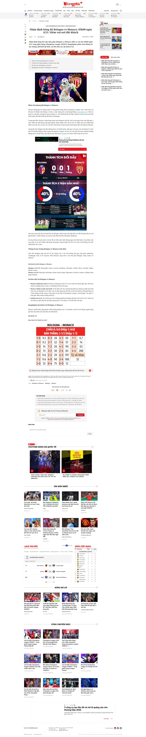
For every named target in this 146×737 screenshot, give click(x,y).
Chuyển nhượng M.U (86, 535)
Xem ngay (61, 149)
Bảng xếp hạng (83, 546)
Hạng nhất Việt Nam (45, 551)
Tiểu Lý (32, 380)
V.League (26, 551)
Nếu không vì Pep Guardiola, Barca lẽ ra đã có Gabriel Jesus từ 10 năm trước (70, 531)
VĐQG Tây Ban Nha (28, 508)
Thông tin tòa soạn (28, 734)
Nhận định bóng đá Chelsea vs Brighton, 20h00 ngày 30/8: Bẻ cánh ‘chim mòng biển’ (111, 68)
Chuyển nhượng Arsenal (87, 609)
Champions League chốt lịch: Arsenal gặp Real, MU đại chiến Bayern (51, 642)
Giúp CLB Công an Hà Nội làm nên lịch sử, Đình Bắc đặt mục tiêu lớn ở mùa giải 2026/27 (89, 505)
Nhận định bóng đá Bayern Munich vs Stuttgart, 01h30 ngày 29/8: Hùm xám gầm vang (111, 88)
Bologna (47, 383)
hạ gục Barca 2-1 (81, 112)
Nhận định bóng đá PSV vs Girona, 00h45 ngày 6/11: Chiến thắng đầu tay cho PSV (61, 398)
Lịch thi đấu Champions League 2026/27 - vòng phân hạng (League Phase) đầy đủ (31, 643)
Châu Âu (34, 21)
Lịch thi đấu (31, 546)
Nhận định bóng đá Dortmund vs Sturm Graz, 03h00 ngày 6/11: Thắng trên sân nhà (61, 402)
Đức (64, 10)
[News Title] (25, 40)
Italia (72, 10)
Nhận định (84, 10)
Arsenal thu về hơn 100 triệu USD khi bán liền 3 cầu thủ (88, 605)
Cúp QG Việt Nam (34, 551)
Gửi (90, 434)
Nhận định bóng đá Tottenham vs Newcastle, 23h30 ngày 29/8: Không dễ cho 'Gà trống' (111, 81)
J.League (45, 538)
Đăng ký (80, 415)
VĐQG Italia (65, 508)
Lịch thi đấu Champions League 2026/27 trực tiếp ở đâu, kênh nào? (32, 666)
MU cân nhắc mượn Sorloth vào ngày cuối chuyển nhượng (88, 531)
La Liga (61, 551)
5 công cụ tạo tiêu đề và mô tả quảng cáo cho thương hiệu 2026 (86, 708)
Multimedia (91, 10)
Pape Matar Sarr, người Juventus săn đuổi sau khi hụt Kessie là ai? (70, 504)
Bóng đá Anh (114, 10)
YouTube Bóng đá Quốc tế (42, 447)
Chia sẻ (42, 37)
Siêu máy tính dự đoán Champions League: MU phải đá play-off (50, 691)
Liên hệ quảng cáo (38, 734)
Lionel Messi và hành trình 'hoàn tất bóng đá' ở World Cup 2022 (105, 30)
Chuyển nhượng (38, 10)
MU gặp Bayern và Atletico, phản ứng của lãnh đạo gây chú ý (88, 691)
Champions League (49, 10)
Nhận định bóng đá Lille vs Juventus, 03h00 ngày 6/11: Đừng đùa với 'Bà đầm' (60, 404)
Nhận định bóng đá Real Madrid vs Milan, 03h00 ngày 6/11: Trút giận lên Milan (60, 400)
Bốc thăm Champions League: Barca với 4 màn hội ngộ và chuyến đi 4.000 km (51, 667)
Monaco (53, 383)
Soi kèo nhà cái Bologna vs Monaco (42, 65)
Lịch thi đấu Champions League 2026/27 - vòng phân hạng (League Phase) (69, 667)
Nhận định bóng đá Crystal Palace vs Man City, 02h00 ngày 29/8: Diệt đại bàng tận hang (69, 606)
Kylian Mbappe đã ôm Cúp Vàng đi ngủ (105, 37)
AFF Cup (45, 611)
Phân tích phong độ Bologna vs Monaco (43, 61)
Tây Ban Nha (58, 10)
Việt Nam (30, 10)
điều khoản (58, 419)
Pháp (68, 10)
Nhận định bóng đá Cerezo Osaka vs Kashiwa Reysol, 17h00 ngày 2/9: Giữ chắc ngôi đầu (50, 532)
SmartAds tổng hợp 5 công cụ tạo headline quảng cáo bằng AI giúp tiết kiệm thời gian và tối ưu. (88, 713)
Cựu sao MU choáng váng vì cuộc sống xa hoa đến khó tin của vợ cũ (32, 531)
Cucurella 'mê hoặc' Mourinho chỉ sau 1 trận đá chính (32, 504)
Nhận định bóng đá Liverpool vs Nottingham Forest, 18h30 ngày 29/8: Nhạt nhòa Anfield (110, 62)
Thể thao (78, 10)
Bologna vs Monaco (38, 383)
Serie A (66, 551)
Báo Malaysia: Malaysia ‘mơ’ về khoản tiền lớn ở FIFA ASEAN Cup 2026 (50, 504)
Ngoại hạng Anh (55, 551)
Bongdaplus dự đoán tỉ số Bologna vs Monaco (44, 67)
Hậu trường (27, 535)
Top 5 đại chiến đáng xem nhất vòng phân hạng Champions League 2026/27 (70, 643)
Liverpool (64, 133)
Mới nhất (106, 10)
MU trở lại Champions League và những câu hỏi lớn (89, 666)
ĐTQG (44, 508)
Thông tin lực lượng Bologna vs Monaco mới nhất (45, 63)
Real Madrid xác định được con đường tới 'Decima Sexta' (69, 691)
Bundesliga (72, 551)
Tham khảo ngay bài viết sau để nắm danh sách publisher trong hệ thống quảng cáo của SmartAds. (71, 144)
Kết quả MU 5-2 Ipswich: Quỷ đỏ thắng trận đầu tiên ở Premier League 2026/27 (32, 606)
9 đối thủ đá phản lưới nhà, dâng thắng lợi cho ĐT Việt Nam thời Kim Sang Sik (50, 606)
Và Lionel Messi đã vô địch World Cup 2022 (105, 45)
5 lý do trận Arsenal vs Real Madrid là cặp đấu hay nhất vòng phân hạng (31, 692)
